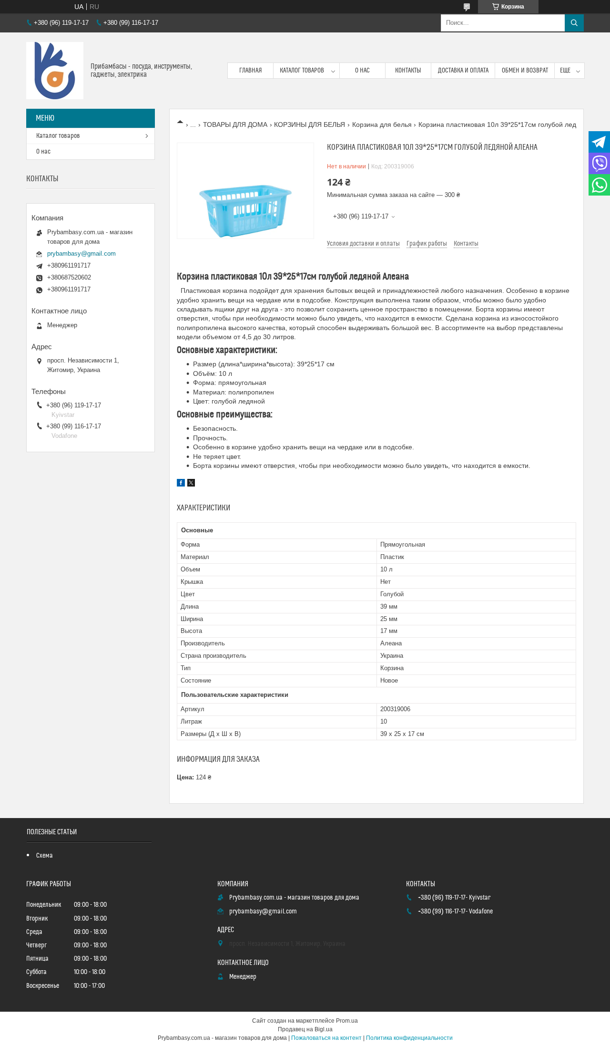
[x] (191, 484)
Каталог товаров (302, 70)
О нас (362, 70)
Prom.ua (347, 1020)
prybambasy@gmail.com (81, 253)
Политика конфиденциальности (409, 1038)
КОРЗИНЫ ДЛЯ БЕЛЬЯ (309, 124)
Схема (44, 856)
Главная (250, 70)
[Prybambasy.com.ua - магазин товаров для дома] (54, 70)
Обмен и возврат (525, 70)
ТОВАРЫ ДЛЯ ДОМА (235, 124)
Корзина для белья (382, 124)
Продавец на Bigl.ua (305, 1029)
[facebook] (181, 484)
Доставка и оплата (463, 70)
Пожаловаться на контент (326, 1038)
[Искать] (574, 22)
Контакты (408, 70)
